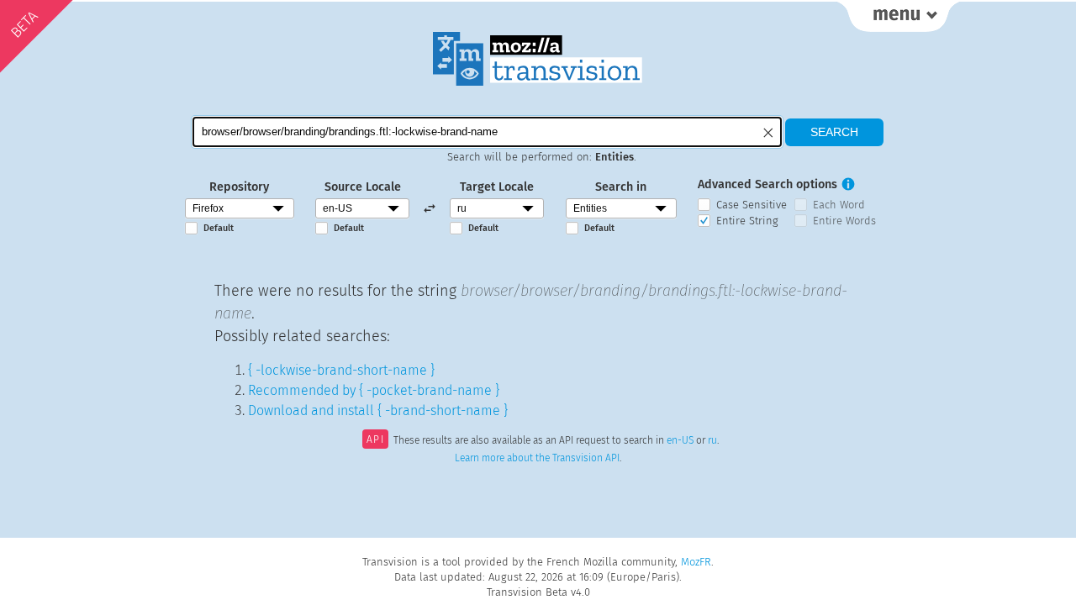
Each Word (839, 204)
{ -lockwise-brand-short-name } (341, 370)
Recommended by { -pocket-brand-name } (373, 390)
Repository (239, 187)
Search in (620, 187)
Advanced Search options (767, 184)
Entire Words (844, 220)
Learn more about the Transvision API (537, 458)
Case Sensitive (751, 204)
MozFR (696, 561)
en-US (680, 441)
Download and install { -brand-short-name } (378, 410)
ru (712, 441)
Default (218, 228)
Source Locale (362, 187)
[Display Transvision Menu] (898, 17)
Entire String (747, 220)
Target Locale (497, 187)
